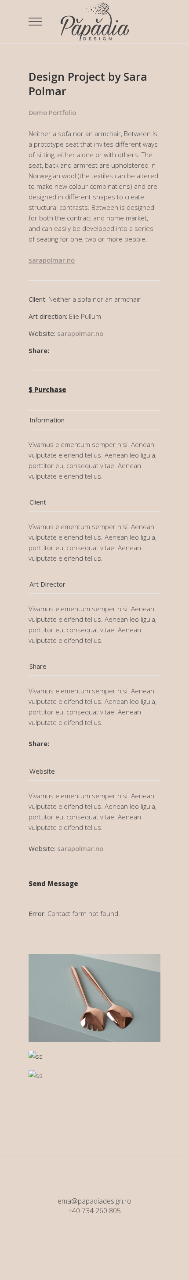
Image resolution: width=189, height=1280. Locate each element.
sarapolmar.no (80, 333)
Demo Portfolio (52, 112)
